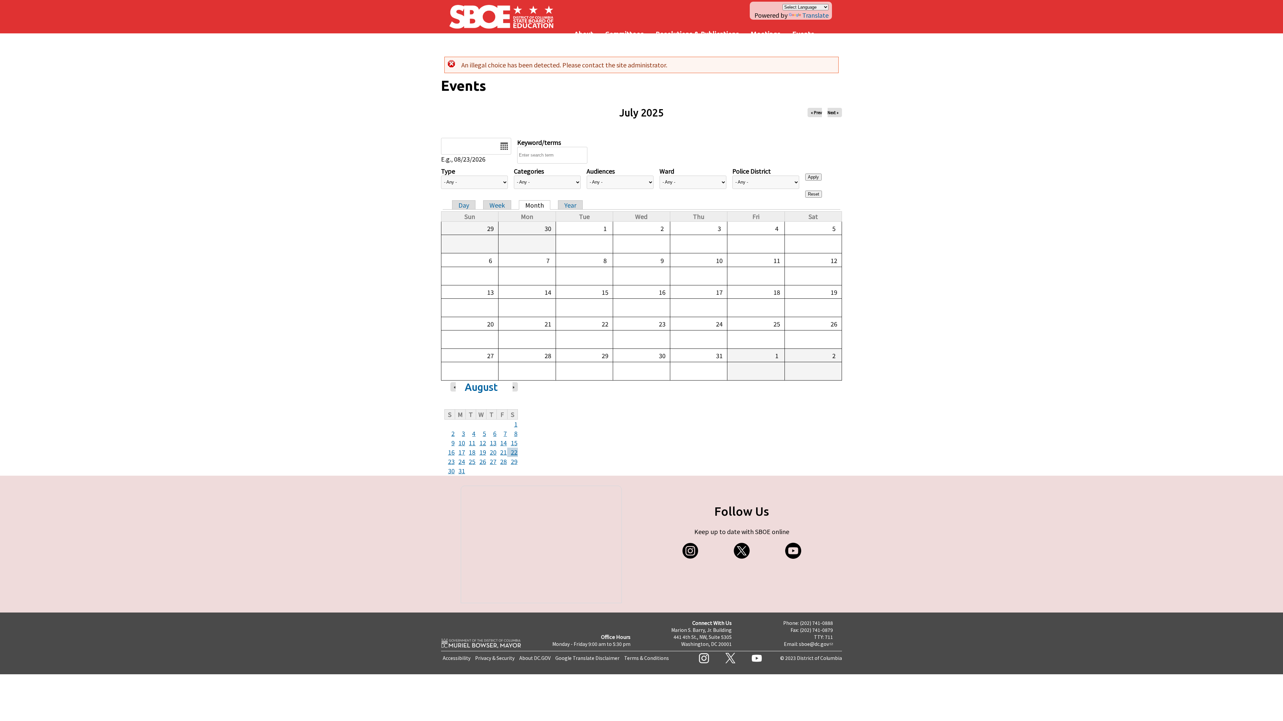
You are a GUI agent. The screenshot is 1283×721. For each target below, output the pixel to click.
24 (461, 461)
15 (514, 442)
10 (461, 442)
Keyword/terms (539, 142)
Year (570, 205)
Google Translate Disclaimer (587, 658)
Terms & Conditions (646, 658)
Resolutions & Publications (697, 34)
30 (451, 470)
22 (514, 452)
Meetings (765, 34)
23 (451, 461)
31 (461, 470)
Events (803, 34)
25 (472, 461)
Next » (833, 112)
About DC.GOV (535, 658)
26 (482, 461)
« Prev (816, 112)
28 (503, 461)
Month (534, 205)
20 (493, 452)
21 (503, 452)
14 (503, 442)
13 (493, 442)
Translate (815, 15)
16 (451, 452)
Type (448, 171)
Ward (667, 171)
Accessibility (456, 658)
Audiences (601, 171)
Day (463, 205)
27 (493, 461)
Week (497, 205)
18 (472, 452)
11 (472, 442)
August (481, 387)
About (583, 34)
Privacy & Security (495, 658)
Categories (529, 171)
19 (482, 452)
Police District (751, 171)
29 (514, 461)
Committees (624, 34)
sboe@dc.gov (814, 644)
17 (461, 452)
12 (482, 442)
